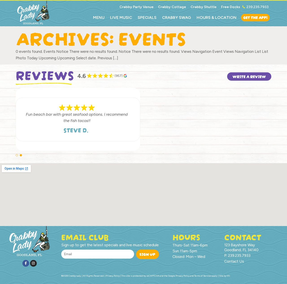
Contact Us (234, 261)
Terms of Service (202, 275)
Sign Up (147, 254)
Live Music (121, 17)
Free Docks (230, 7)
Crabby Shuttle (204, 7)
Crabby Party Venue (137, 7)
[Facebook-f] (25, 263)
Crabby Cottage (172, 7)
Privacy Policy (182, 275)
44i (228, 275)
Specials (147, 17)
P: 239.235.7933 (237, 255)
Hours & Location (217, 17)
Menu (98, 17)
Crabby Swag (176, 17)
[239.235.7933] (243, 7)
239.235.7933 (257, 7)
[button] (17, 155)
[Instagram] (33, 263)
